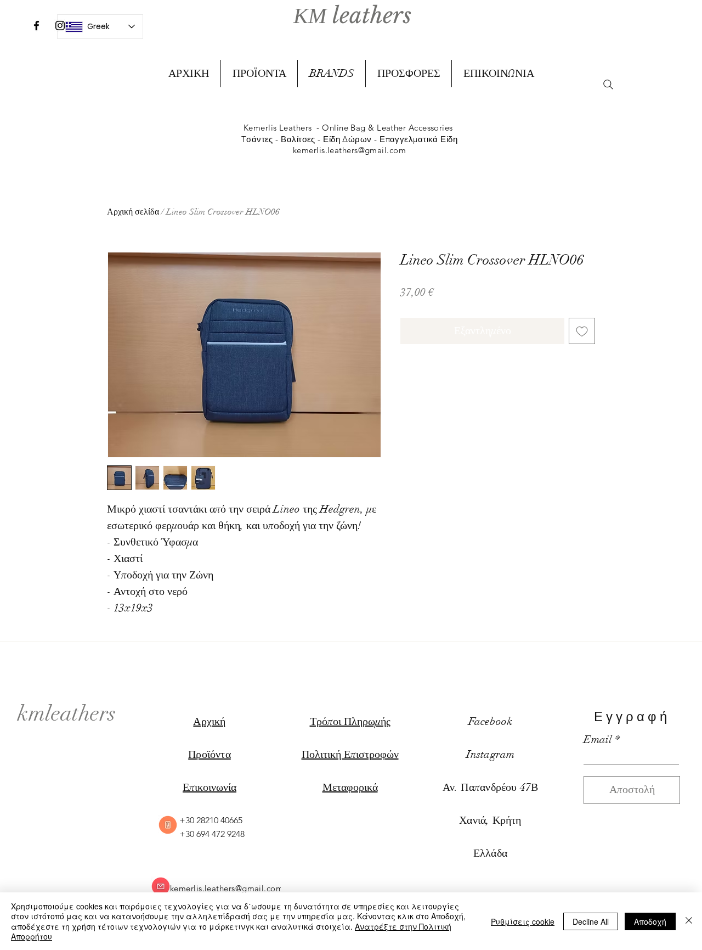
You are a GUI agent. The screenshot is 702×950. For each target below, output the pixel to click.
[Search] (608, 84)
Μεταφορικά (350, 787)
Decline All (591, 921)
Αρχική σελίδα (133, 211)
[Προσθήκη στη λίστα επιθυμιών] (582, 331)
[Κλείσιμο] (688, 921)
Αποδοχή (650, 921)
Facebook (490, 721)
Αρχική (209, 721)
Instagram (490, 754)
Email (598, 739)
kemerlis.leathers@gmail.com (349, 150)
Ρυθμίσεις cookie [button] (522, 921)
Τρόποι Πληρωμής (350, 721)
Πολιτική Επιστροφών (350, 754)
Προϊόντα (209, 754)
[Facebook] (36, 25)
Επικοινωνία (209, 787)
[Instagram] (60, 25)
